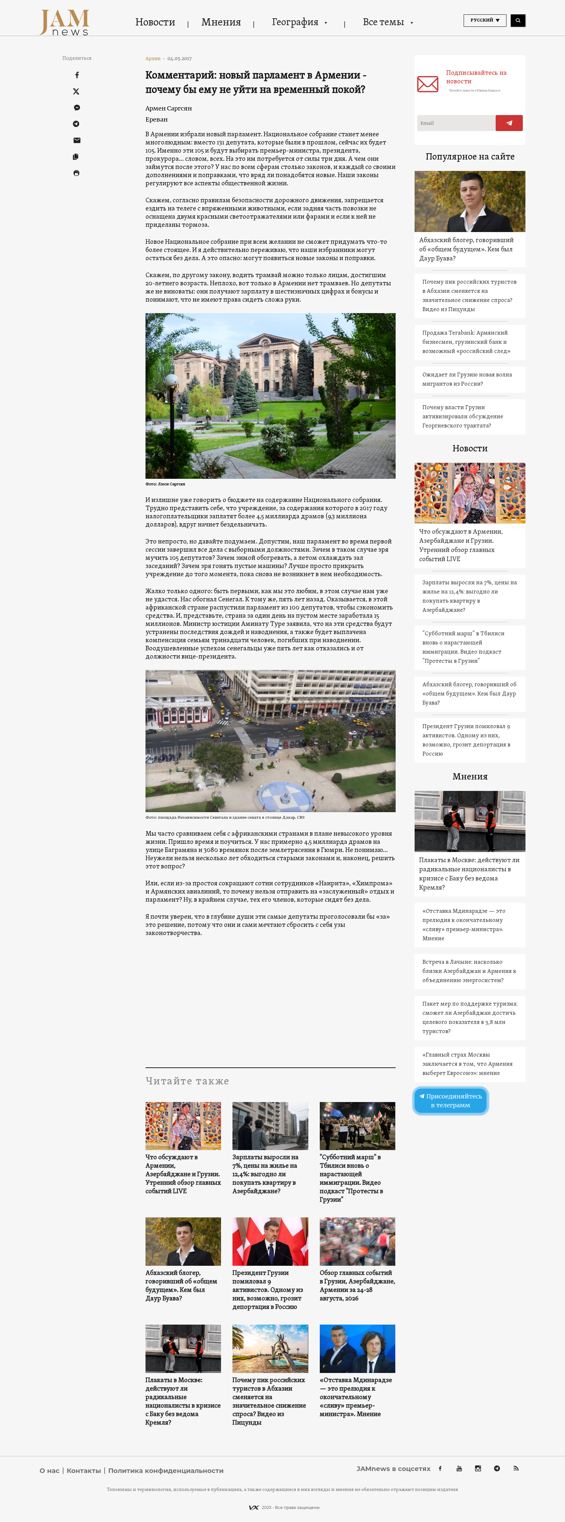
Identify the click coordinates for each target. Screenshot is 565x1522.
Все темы (383, 23)
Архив (155, 58)
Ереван (157, 119)
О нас (50, 1470)
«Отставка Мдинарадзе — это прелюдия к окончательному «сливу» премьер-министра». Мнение (356, 1397)
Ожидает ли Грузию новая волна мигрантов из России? (467, 379)
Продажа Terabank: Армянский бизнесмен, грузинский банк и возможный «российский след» (466, 342)
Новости (155, 22)
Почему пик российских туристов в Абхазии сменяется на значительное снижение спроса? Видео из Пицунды (269, 1401)
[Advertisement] (271, 1002)
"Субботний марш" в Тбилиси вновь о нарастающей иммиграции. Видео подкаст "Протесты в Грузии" (351, 1178)
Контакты (84, 1470)
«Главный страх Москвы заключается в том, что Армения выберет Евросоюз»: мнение (467, 1064)
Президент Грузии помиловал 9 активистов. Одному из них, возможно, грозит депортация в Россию (267, 1290)
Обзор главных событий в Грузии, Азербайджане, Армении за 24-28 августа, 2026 (357, 1286)
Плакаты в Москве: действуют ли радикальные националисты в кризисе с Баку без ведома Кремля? (183, 1401)
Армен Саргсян (169, 108)
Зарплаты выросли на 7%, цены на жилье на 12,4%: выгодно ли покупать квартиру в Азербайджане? (265, 1174)
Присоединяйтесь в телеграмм (453, 1101)
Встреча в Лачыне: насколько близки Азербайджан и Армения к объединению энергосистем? (469, 971)
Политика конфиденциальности (166, 1470)
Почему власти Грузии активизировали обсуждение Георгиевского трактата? (462, 417)
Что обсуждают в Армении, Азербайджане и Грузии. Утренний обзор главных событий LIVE (183, 1174)
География (295, 23)
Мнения (221, 22)
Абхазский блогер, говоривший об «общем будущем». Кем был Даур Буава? (181, 1286)
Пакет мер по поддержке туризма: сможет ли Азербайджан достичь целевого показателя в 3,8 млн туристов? (470, 1017)
